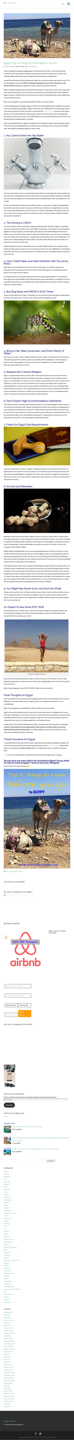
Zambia (6, 1299)
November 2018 (9, 1333)
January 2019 (8, 1331)
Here (5, 755)
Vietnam (6, 1297)
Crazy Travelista (10, 66)
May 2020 (7, 1315)
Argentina (7, 1176)
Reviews (6, 1263)
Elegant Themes (32, 1437)
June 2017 (7, 1357)
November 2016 (9, 1375)
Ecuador (6, 1202)
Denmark (7, 1197)
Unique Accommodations (12, 1289)
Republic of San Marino (11, 1260)
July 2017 (7, 1354)
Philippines (7, 1252)
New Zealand (8, 1242)
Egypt (27, 66)
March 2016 (8, 1391)
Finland (6, 1208)
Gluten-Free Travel (10, 1213)
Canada (6, 1184)
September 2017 (9, 1349)
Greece (6, 1216)
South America (8, 1273)
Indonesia (7, 1223)
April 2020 (7, 1317)
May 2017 (7, 1359)
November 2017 (9, 1344)
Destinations (8, 1200)
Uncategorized (9, 1286)
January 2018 (8, 1338)
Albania (6, 1174)
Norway (6, 1244)
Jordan (6, 1234)
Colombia (7, 1189)
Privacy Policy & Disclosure (14, 1424)
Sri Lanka (7, 1276)
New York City (8, 1239)
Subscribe (9, 1105)
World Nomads (54, 745)
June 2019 (7, 1325)
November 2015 (9, 1399)
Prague (6, 1258)
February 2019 (8, 1328)
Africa (6, 1171)
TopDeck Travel (48, 111)
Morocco (7, 1237)
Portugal (7, 1255)
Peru (5, 1250)
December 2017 (9, 1341)
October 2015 (8, 1401)
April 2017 (7, 1362)
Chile (5, 1187)
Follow (6, 1116)
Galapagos (7, 1210)
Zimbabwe (7, 1302)
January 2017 (8, 1370)
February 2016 (8, 1393)
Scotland (7, 1265)
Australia (7, 1182)
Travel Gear (8, 1281)
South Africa (8, 1271)
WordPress (52, 1437)
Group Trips (8, 1218)
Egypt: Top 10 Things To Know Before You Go (30, 63)
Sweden (6, 1278)
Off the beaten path (10, 1247)
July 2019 (7, 1323)
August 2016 (8, 1383)
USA (5, 1292)
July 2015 (7, 1404)
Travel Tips (32, 66)
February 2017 (8, 1367)
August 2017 (8, 1351)
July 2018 (7, 1336)
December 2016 (9, 1372)
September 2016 (9, 1380)
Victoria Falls (8, 1294)
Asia (5, 1179)
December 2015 (9, 1396)
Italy (5, 1229)
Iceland (6, 1221)
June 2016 (7, 1388)
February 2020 (8, 1320)
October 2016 (8, 1378)
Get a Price (22, 1013)
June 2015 (7, 1406)
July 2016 (7, 1386)
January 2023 (8, 1312)
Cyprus (6, 1195)
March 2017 (8, 1365)
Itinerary (6, 1231)
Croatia (6, 1192)
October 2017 (8, 1346)
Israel (5, 1226)
